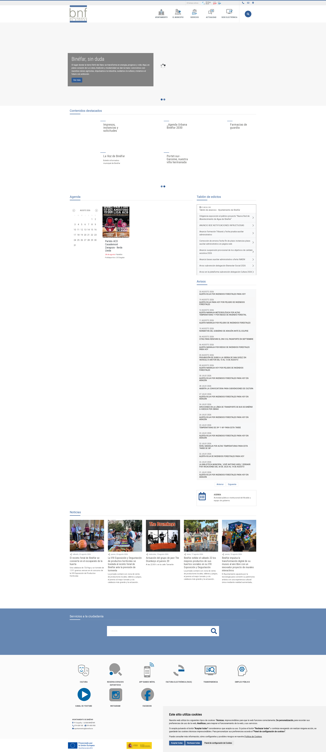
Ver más (77, 80)
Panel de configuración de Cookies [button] (218, 743)
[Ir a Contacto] (248, 3)
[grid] (85, 231)
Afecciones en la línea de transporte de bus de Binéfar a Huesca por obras (226, 408)
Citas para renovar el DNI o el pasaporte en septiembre (226, 339)
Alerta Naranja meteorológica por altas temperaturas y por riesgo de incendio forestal (222, 313)
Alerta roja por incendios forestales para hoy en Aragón (223, 379)
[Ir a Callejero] (253, 3)
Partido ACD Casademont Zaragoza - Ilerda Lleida (113, 246)
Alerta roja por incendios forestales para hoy (222, 294)
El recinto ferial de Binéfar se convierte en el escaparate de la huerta (86, 561)
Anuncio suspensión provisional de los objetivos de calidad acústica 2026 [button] (225, 251)
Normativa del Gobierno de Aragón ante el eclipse (223, 331)
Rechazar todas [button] (193, 743)
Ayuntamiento (161, 17)
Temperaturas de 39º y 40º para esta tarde (220, 428)
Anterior (220, 484)
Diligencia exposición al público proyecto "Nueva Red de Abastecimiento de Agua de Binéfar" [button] (224, 217)
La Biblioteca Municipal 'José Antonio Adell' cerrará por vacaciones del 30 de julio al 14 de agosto (224, 465)
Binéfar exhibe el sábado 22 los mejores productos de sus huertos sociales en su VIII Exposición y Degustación (200, 562)
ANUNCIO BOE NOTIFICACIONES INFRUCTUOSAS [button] (221, 225)
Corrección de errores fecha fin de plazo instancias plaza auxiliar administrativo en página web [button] (224, 242)
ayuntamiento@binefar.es (83, 728)
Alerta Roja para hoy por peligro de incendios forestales (222, 303)
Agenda (217, 494)
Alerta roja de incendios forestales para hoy (221, 456)
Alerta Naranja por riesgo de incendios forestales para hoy (224, 348)
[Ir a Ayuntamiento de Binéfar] (78, 14)
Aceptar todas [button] (177, 743)
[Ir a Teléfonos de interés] (243, 3)
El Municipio (178, 17)
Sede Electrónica (229, 17)
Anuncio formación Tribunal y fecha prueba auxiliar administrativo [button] (221, 233)
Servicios (194, 17)
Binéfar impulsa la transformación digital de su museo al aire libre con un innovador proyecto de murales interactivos (238, 564)
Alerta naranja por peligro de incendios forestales (224, 323)
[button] (73, 210)
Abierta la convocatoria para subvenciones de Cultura (226, 389)
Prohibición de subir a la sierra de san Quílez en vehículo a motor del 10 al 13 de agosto (222, 358)
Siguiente (232, 484)
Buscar (248, 14)
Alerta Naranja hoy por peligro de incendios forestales (221, 369)
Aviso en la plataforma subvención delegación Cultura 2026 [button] (225, 272)
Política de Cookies (253, 736)
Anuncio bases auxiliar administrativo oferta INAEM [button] (222, 259)
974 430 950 (90, 725)
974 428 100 (78, 725)
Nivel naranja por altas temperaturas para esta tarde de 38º (223, 447)
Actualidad (211, 17)
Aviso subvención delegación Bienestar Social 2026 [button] (222, 265)
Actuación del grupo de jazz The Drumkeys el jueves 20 (162, 559)
